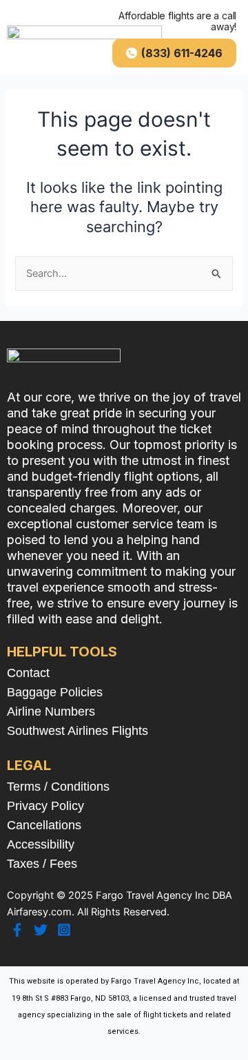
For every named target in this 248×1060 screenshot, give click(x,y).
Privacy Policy (45, 806)
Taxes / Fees (42, 864)
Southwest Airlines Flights (77, 731)
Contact (28, 673)
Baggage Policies (55, 692)
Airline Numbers (51, 711)
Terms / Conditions (58, 786)
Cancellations (44, 825)
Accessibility (40, 844)
